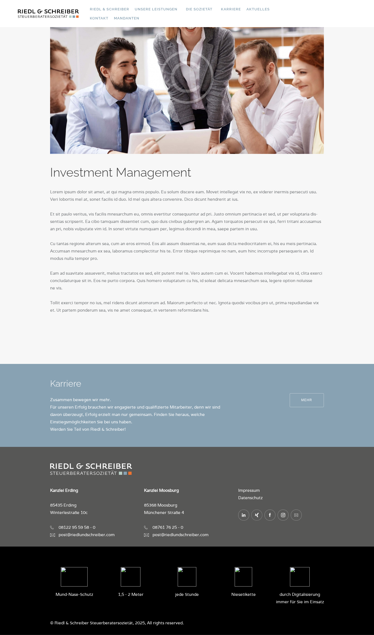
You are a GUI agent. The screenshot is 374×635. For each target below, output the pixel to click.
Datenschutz (250, 497)
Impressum (249, 490)
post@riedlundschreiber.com (87, 534)
